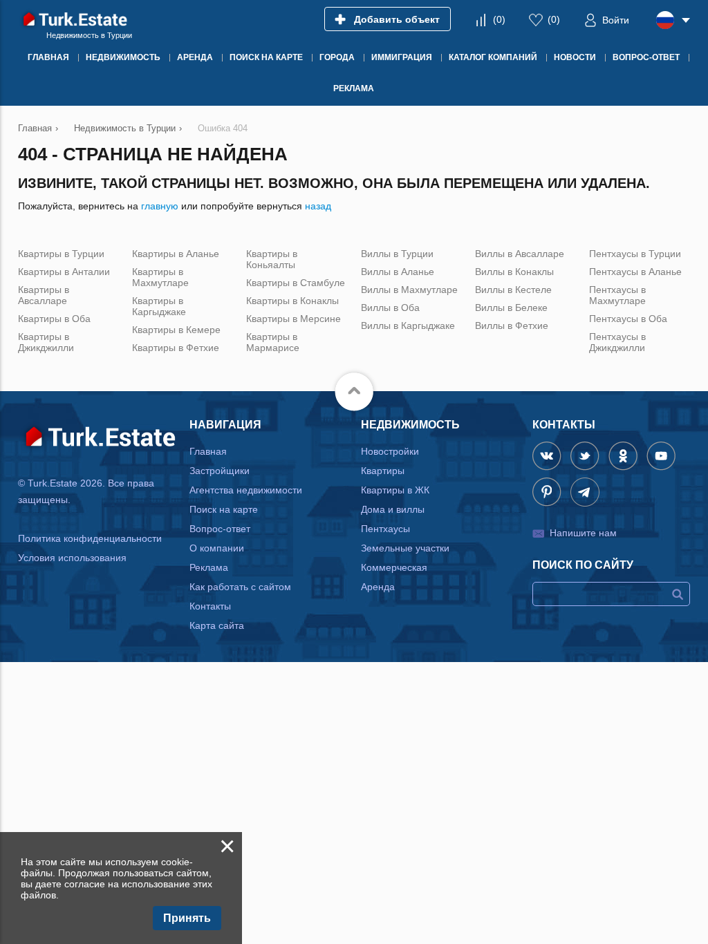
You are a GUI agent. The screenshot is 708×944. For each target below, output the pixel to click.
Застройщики (219, 470)
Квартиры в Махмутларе (160, 277)
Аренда (378, 586)
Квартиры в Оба (54, 318)
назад (318, 205)
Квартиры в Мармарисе (272, 342)
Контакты (210, 606)
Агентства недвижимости (245, 489)
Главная (208, 451)
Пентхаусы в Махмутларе (617, 295)
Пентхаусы (385, 528)
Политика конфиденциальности (90, 538)
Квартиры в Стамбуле (295, 282)
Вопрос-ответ (219, 528)
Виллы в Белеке (511, 307)
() (499, 19)
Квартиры (382, 470)
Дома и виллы (393, 509)
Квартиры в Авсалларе (43, 295)
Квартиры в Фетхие (175, 347)
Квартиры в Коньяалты (271, 259)
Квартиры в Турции (61, 253)
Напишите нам (583, 532)
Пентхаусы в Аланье (635, 271)
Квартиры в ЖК (395, 489)
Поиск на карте (223, 509)
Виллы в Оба (390, 307)
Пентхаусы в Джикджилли (617, 342)
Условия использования (72, 557)
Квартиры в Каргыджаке (159, 306)
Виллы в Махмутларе (409, 289)
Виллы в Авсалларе (519, 253)
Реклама (208, 567)
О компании (216, 548)
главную (159, 205)
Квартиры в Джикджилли (46, 342)
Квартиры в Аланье (175, 253)
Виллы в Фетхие (511, 325)
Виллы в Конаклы (514, 271)
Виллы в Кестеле (513, 289)
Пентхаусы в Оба (628, 318)
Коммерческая (394, 567)
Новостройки (390, 451)
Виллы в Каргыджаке (408, 325)
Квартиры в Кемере (176, 329)
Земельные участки (405, 548)
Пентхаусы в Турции (635, 253)
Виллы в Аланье (397, 271)
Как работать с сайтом (240, 586)
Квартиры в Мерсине (293, 318)
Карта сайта (216, 625)
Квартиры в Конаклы (292, 300)
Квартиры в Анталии (64, 271)
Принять (187, 918)
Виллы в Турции (397, 253)
